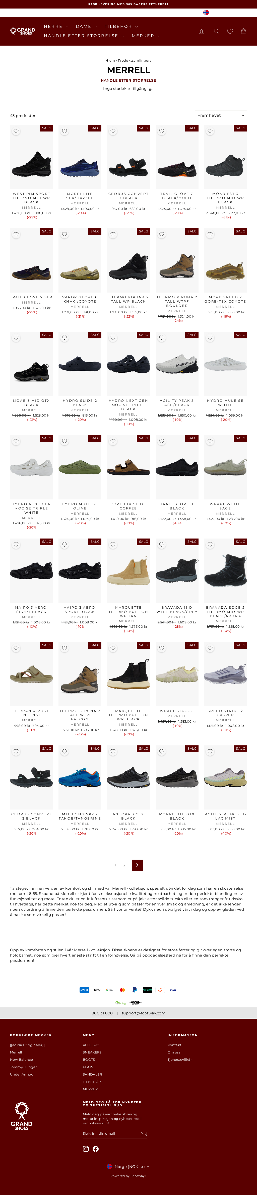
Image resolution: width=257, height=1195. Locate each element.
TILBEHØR (119, 26)
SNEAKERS (92, 1052)
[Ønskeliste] (230, 31)
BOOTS (89, 1059)
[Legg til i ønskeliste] (16, 131)
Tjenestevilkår (180, 1059)
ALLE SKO (91, 1045)
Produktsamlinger (134, 60)
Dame (84, 26)
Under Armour (22, 1074)
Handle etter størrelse (82, 35)
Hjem (110, 60)
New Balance (21, 1059)
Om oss (174, 1052)
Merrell (16, 1052)
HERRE (54, 26)
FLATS (88, 1067)
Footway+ (139, 1176)
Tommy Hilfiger (23, 1067)
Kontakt (174, 1045)
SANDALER (92, 1074)
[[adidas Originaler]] (27, 1045)
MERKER (144, 35)
